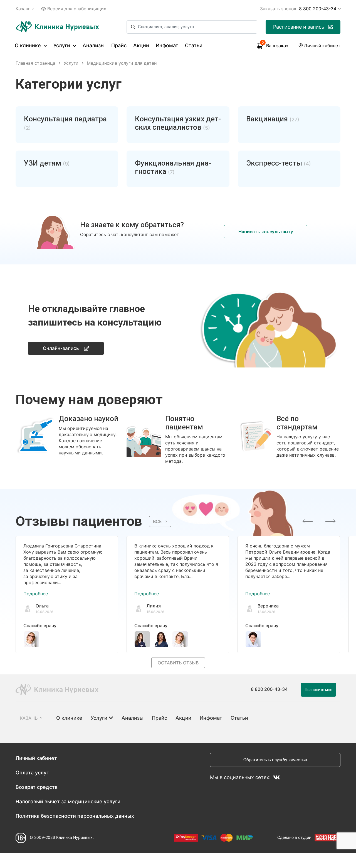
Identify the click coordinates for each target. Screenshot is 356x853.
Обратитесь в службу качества (275, 759)
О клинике (28, 45)
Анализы (94, 45)
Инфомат (167, 45)
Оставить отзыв (178, 663)
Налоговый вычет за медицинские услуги (68, 801)
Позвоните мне (318, 689)
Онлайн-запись (61, 348)
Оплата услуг (32, 773)
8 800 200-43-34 (269, 689)
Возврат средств (37, 787)
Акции (141, 45)
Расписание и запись (298, 27)
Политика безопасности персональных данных (75, 816)
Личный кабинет (36, 758)
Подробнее (35, 593)
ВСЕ (157, 521)
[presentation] (308, 521)
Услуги (62, 45)
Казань (23, 8)
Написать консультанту (265, 231)
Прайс (119, 45)
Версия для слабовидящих (76, 8)
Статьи (193, 45)
